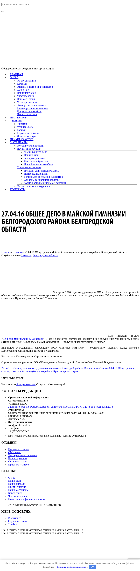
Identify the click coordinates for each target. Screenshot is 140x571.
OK (92, 567)
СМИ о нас (14, 452)
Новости (18, 252)
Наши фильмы (16, 483)
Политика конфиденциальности (27, 499)
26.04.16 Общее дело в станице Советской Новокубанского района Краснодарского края (67, 370)
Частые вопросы (17, 496)
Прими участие (17, 486)
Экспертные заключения (22, 455)
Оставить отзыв (17, 461)
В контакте (14, 518)
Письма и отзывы (18, 449)
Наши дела (14, 480)
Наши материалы (18, 489)
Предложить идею (19, 464)
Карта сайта (15, 493)
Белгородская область (45, 255)
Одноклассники (17, 521)
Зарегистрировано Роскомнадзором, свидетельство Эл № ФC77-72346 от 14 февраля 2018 (60, 406)
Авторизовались (26, 384)
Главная (6, 252)
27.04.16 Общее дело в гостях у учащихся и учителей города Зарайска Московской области (54, 368)
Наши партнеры (17, 458)
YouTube (13, 524)
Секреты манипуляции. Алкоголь (23, 338)
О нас (11, 477)
